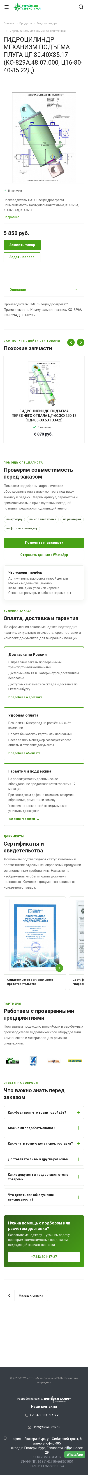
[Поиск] (81, 7)
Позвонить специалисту (44, 542)
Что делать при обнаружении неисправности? (31, 1197)
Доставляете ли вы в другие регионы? (38, 1159)
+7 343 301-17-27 (44, 1257)
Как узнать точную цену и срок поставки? (40, 1143)
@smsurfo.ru (50, 1427)
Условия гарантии (21, 819)
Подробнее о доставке (25, 697)
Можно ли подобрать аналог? (31, 1128)
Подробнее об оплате (24, 753)
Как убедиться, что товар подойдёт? (37, 1112)
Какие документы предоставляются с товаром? (38, 1177)
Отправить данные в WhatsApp (44, 555)
